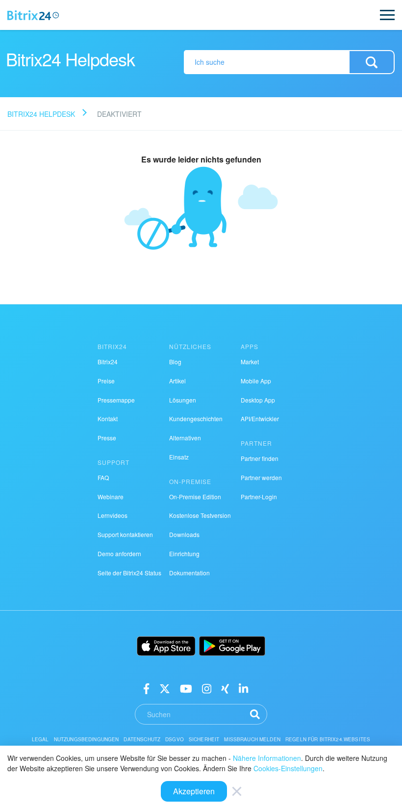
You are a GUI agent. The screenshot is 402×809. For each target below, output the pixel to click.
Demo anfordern (119, 553)
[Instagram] (206, 688)
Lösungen (182, 400)
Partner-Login (259, 496)
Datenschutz (142, 739)
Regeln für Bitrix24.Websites (327, 739)
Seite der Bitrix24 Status (129, 572)
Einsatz (179, 457)
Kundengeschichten (196, 418)
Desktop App (258, 400)
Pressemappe (116, 400)
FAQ (103, 477)
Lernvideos (112, 515)
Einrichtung (184, 553)
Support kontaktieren (125, 534)
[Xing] (225, 688)
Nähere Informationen (267, 758)
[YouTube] (186, 688)
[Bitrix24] (33, 15)
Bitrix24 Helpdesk (41, 114)
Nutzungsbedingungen (86, 739)
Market (250, 361)
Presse (107, 437)
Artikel (177, 381)
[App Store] (166, 646)
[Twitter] (164, 688)
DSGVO (174, 739)
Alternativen (185, 437)
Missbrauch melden (252, 739)
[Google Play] (232, 646)
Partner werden (261, 477)
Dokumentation (189, 572)
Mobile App (256, 381)
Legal (40, 739)
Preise (106, 381)
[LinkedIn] (243, 688)
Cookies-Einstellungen (288, 768)
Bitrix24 (108, 361)
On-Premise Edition (195, 496)
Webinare (111, 496)
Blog (175, 361)
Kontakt (108, 418)
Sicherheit (204, 739)
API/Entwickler (260, 418)
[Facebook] (146, 688)
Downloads (184, 534)
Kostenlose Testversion (200, 515)
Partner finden (259, 458)
